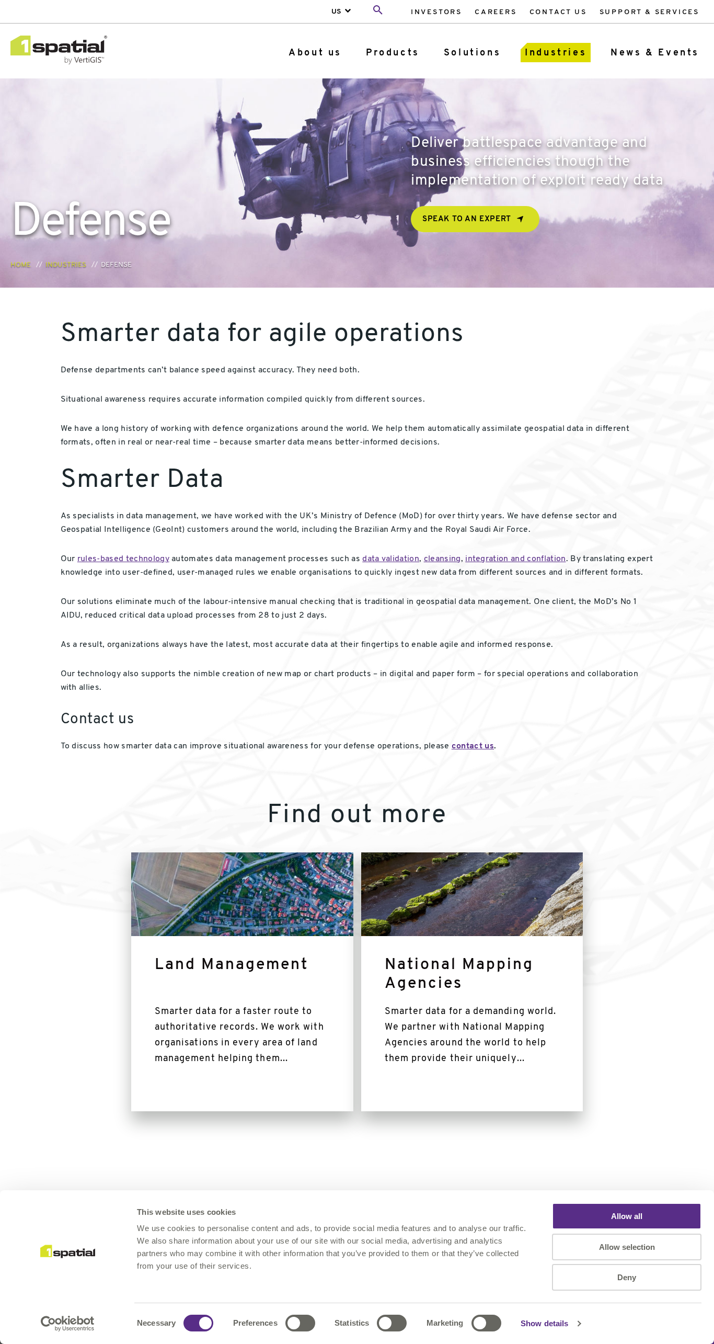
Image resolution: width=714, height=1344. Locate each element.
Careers (496, 12)
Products (393, 53)
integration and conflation (515, 559)
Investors (436, 12)
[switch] (300, 1323)
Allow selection (627, 1247)
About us (315, 53)
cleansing (442, 559)
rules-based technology (123, 559)
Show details (544, 1323)
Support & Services (649, 12)
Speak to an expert (466, 219)
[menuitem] (436, 12)
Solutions (472, 53)
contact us (473, 746)
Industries (555, 53)
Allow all (626, 1216)
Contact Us (558, 12)
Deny (626, 1277)
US (336, 12)
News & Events (655, 53)
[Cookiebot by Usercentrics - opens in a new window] (67, 1323)
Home (20, 265)
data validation (390, 559)
